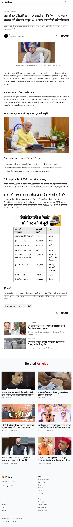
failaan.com (13, 35)
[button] (65, 2)
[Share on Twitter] (61, 35)
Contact (4, 507)
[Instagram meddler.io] (12, 486)
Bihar (40, 485)
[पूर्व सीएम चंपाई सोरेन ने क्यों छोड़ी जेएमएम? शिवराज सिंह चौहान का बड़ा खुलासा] (15, 328)
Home (3, 502)
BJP (29, 306)
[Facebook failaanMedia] (3, 486)
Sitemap (4, 510)
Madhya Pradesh (43, 479)
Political (40, 488)
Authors (4, 504)
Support (15, 521)
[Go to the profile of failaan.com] (6, 36)
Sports (40, 490)
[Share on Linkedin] (67, 35)
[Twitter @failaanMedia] (8, 486)
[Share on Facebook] (64, 35)
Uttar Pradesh (42, 482)
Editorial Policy (43, 510)
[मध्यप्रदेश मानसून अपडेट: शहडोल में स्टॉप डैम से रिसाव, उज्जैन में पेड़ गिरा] (15, 343)
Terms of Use (42, 504)
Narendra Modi (10, 11)
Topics (40, 493)
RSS (3, 521)
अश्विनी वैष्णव (22, 306)
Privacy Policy (42, 502)
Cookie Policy (42, 507)
